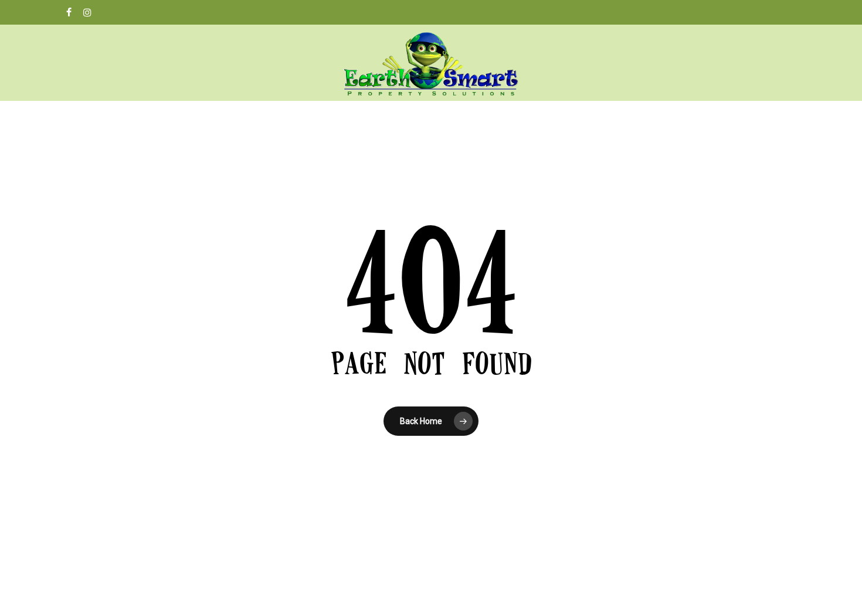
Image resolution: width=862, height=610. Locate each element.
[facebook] (69, 12)
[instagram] (87, 12)
